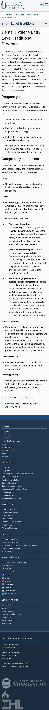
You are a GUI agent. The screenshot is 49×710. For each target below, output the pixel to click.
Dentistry (8, 15)
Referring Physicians (9, 528)
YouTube (7, 581)
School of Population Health (12, 498)
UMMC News (7, 569)
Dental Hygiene (16, 7)
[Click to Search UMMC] (41, 3)
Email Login (6, 435)
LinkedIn (7, 588)
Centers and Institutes (10, 539)
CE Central (6, 432)
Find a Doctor (7, 519)
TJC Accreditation (8, 620)
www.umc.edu (6, 658)
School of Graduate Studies (12, 486)
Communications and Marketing (14, 563)
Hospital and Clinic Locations (12, 522)
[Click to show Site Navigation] (46, 3)
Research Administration (11, 548)
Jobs (4, 444)
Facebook (8, 575)
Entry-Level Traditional (10, 18)
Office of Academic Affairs (11, 477)
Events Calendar (8, 566)
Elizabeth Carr (12, 403)
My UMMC (6, 447)
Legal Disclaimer (8, 611)
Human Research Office (10, 542)
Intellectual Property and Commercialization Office (20, 545)
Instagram (8, 584)
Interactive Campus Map (11, 441)
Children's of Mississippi (10, 513)
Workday (5, 457)
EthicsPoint (6, 608)
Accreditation (7, 468)
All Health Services (8, 510)
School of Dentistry (9, 483)
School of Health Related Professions (15, 489)
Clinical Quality (7, 516)
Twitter (7, 578)
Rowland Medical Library (11, 480)
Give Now (5, 438)
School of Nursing (8, 495)
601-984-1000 (22, 663)
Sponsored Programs (10, 552)
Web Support (7, 623)
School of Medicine (9, 492)
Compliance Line (8, 605)
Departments (19, 15)
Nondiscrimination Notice (11, 614)
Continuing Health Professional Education (17, 474)
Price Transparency (9, 525)
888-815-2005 (23, 666)
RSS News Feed (10, 591)
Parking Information (9, 450)
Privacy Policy (7, 617)
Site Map (5, 453)
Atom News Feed (10, 594)
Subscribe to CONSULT (10, 572)
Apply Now (6, 471)
